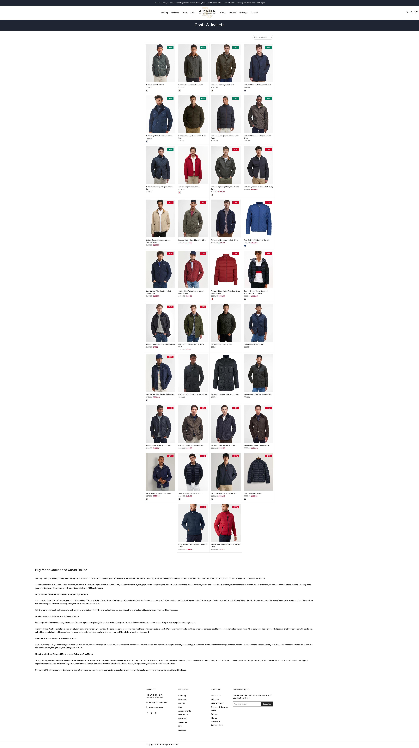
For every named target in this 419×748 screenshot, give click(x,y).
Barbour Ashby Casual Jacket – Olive (192, 240)
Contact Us (216, 695)
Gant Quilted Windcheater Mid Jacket (160, 394)
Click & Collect (217, 703)
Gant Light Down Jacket (253, 493)
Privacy (214, 714)
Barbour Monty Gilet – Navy (254, 344)
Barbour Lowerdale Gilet (155, 85)
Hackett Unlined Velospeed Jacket (159, 493)
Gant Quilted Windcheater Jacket (256, 240)
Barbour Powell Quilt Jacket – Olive (191, 445)
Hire (180, 726)
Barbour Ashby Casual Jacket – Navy (224, 240)
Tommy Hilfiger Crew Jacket (188, 187)
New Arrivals (183, 715)
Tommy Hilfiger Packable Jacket (190, 493)
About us (182, 730)
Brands (185, 13)
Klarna (214, 718)
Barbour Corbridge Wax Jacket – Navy (225, 394)
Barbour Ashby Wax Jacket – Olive (256, 445)
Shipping (215, 699)
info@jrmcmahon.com (158, 702)
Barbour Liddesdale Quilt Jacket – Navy (160, 344)
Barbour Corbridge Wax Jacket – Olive (258, 394)
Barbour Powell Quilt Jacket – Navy (159, 445)
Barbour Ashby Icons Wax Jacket (190, 85)
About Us (254, 13)
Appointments (184, 711)
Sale (192, 13)
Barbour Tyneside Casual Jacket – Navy (258, 187)
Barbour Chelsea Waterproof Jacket (257, 85)
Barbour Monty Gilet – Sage (221, 344)
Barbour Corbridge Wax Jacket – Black (192, 394)
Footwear (175, 13)
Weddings (243, 13)
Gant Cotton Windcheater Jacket (223, 493)
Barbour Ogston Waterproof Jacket (159, 136)
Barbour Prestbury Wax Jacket (222, 85)
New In (222, 13)
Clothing (164, 13)
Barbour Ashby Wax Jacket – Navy (223, 445)
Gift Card (232, 13)
